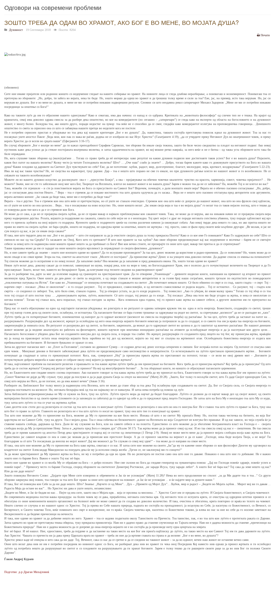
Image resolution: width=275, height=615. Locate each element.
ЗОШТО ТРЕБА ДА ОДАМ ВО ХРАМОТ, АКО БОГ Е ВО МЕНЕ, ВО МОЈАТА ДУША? (121, 22)
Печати (265, 35)
